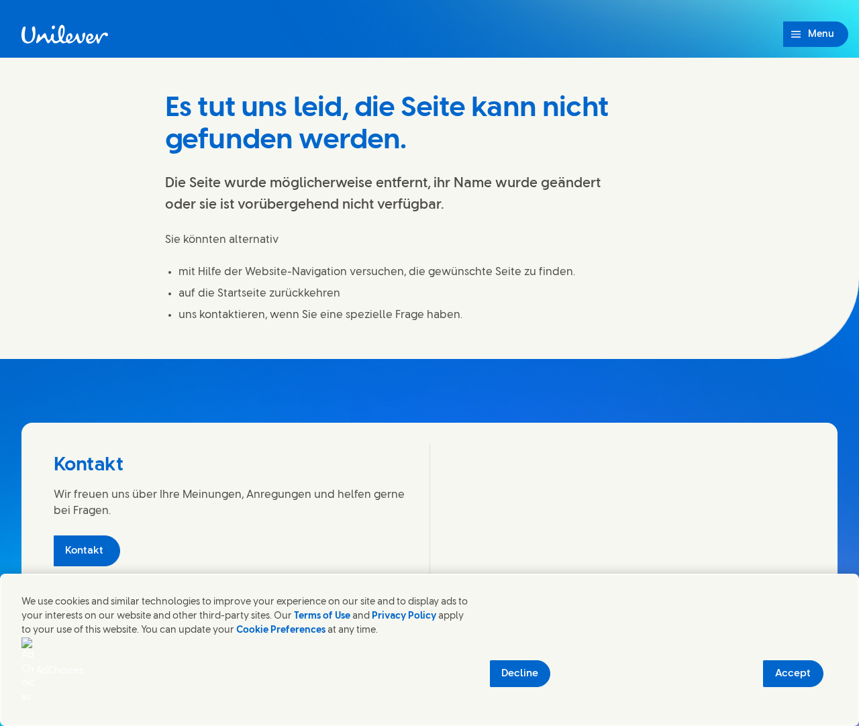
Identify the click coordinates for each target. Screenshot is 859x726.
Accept (793, 673)
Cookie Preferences (280, 630)
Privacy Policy (404, 616)
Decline (519, 673)
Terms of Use (322, 616)
